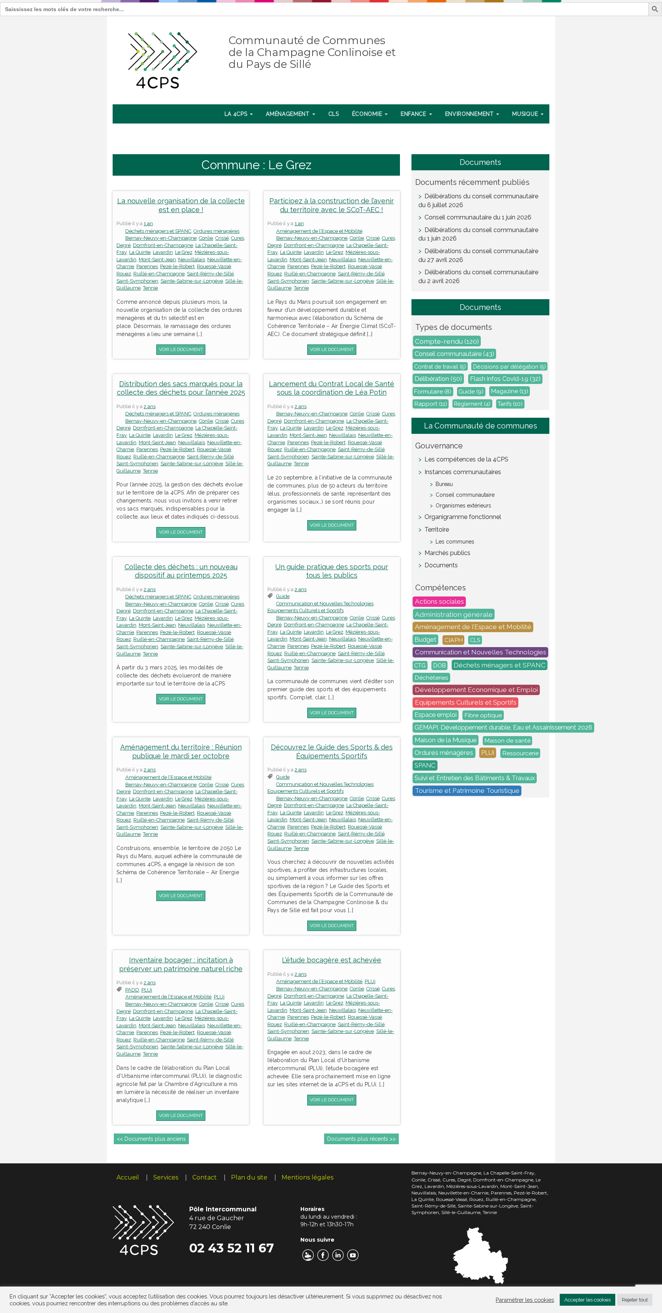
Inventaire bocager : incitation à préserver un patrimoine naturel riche (181, 964)
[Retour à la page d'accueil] (163, 59)
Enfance (414, 114)
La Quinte (140, 252)
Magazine (509, 391)
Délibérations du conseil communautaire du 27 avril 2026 (478, 255)
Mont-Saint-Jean (157, 259)
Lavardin (163, 252)
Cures (237, 238)
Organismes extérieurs (463, 505)
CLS (333, 114)
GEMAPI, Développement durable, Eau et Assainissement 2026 (503, 727)
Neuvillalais (191, 259)
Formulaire (432, 391)
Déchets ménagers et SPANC (158, 231)
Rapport (431, 403)
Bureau (444, 484)
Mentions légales (307, 1177)
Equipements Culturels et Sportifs (305, 610)
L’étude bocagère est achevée (331, 960)
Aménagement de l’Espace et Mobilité (319, 231)
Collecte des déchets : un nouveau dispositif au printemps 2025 (181, 571)
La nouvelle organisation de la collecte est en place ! (181, 205)
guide (283, 596)
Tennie (150, 288)
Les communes (455, 542)
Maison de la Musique (446, 740)
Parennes (147, 266)
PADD (132, 990)
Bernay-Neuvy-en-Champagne (161, 238)
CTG (420, 665)
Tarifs (510, 403)
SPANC (425, 765)
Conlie (206, 238)
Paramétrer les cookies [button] (525, 1300)
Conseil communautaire (454, 354)
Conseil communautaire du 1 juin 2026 (477, 217)
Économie (368, 114)
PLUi (146, 990)
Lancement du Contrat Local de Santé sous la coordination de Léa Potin (331, 388)
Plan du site (249, 1177)
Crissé (222, 238)
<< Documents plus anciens (151, 1139)
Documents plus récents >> (361, 1139)
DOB (439, 665)
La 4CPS (236, 114)
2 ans (150, 406)
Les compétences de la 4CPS (466, 459)
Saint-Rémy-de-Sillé (210, 274)
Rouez (123, 274)
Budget (425, 640)
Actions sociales (439, 602)
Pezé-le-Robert (177, 266)
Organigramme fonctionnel (462, 517)
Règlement (472, 403)
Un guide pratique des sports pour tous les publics (331, 571)
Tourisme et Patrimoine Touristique (467, 791)
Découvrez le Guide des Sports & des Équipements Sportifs (332, 751)
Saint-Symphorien (137, 281)
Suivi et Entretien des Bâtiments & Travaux (475, 778)
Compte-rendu (447, 341)
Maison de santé (508, 740)
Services (165, 1177)
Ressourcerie (520, 753)
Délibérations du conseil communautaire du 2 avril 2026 (478, 277)
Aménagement (288, 114)
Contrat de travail (440, 366)
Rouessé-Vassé (214, 266)
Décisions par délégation (509, 366)
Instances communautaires (462, 472)
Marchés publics (447, 553)
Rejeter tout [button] (635, 1300)
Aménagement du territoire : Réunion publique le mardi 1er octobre (181, 751)
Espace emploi (436, 715)
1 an (148, 223)
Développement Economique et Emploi (476, 690)
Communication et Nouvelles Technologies (325, 603)
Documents (441, 565)
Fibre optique (483, 715)
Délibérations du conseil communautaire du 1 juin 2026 (478, 234)
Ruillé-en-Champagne (159, 274)
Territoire (436, 529)
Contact (204, 1177)
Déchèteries (431, 677)
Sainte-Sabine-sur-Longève (192, 281)
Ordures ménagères (216, 231)
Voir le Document (181, 349)
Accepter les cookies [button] (587, 1300)
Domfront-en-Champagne (163, 245)
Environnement (470, 114)
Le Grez (183, 252)
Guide (471, 391)
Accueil (127, 1177)
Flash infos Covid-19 (505, 379)
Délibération (438, 379)
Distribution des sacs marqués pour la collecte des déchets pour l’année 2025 (181, 388)
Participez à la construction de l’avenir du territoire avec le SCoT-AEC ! (331, 205)
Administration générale (454, 614)
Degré (123, 245)
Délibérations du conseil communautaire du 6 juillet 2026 (478, 201)
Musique (526, 114)
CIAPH (453, 640)
